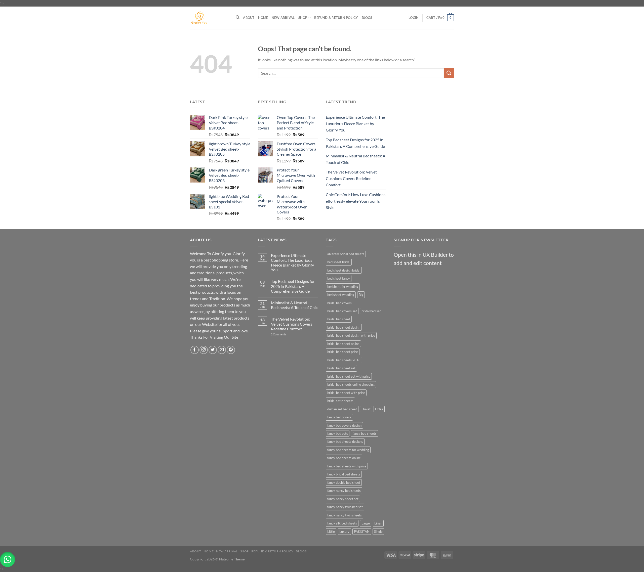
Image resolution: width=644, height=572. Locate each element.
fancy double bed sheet (343, 482)
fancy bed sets (337, 433)
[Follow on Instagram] (203, 350)
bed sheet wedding (340, 295)
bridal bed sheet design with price (351, 335)
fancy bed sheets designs (345, 441)
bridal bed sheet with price (346, 393)
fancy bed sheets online (344, 458)
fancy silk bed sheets (342, 523)
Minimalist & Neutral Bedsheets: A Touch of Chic (355, 159)
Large (365, 523)
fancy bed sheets (364, 433)
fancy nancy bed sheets (344, 491)
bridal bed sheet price (342, 352)
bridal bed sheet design (343, 327)
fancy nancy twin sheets (344, 515)
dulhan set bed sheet (342, 409)
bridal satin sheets (340, 401)
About (248, 18)
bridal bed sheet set (341, 368)
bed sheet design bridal (343, 270)
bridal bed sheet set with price (348, 376)
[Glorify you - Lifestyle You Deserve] (209, 18)
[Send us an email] (222, 350)
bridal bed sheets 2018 (343, 360)
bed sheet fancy (338, 278)
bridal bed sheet (338, 319)
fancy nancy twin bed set (345, 507)
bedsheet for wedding (342, 287)
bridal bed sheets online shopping (351, 384)
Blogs (367, 18)
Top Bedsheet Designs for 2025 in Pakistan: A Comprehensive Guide (355, 143)
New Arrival (283, 18)
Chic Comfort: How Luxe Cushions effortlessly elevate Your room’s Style (355, 201)
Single (378, 532)
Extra (379, 409)
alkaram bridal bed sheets (345, 254)
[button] (7, 559)
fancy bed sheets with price (346, 466)
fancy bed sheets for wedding (348, 450)
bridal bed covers (339, 303)
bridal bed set (371, 311)
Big (361, 295)
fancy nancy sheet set (342, 499)
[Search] (237, 17)
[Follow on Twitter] (213, 350)
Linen (378, 523)
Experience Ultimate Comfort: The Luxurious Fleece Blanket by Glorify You (355, 123)
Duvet (366, 409)
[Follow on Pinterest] (231, 350)
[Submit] (449, 73)
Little (331, 532)
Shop (302, 18)
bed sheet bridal (338, 262)
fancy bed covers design (344, 425)
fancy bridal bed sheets (343, 474)
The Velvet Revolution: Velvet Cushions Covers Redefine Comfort (351, 178)
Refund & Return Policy (336, 18)
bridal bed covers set (342, 311)
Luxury (344, 532)
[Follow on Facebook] (194, 350)
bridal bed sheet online (343, 344)
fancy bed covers (339, 417)
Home (263, 18)
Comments (278, 334)
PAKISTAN (362, 532)
